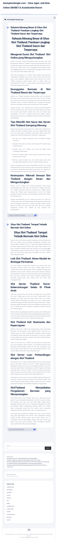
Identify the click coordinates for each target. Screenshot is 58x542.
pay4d (8, 503)
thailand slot (17, 69)
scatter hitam (10, 509)
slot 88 (8, 511)
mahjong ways (10, 487)
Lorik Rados (22, 215)
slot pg (8, 495)
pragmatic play (10, 506)
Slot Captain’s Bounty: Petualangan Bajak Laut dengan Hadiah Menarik (24, 463)
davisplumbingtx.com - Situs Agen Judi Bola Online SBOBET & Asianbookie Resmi (26, 5)
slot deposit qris (11, 514)
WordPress (28, 537)
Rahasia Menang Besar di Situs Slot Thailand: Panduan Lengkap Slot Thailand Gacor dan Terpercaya (29, 30)
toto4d (8, 520)
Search (8, 445)
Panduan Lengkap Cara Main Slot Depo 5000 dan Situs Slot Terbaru (23, 460)
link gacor (9, 517)
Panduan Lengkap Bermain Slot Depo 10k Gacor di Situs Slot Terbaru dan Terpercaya (28, 461)
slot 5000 (9, 492)
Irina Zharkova (20, 429)
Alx (37, 537)
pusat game (10, 489)
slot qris (9, 498)
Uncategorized (29, 215)
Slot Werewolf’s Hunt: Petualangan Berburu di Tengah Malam (22, 458)
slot (8, 500)
